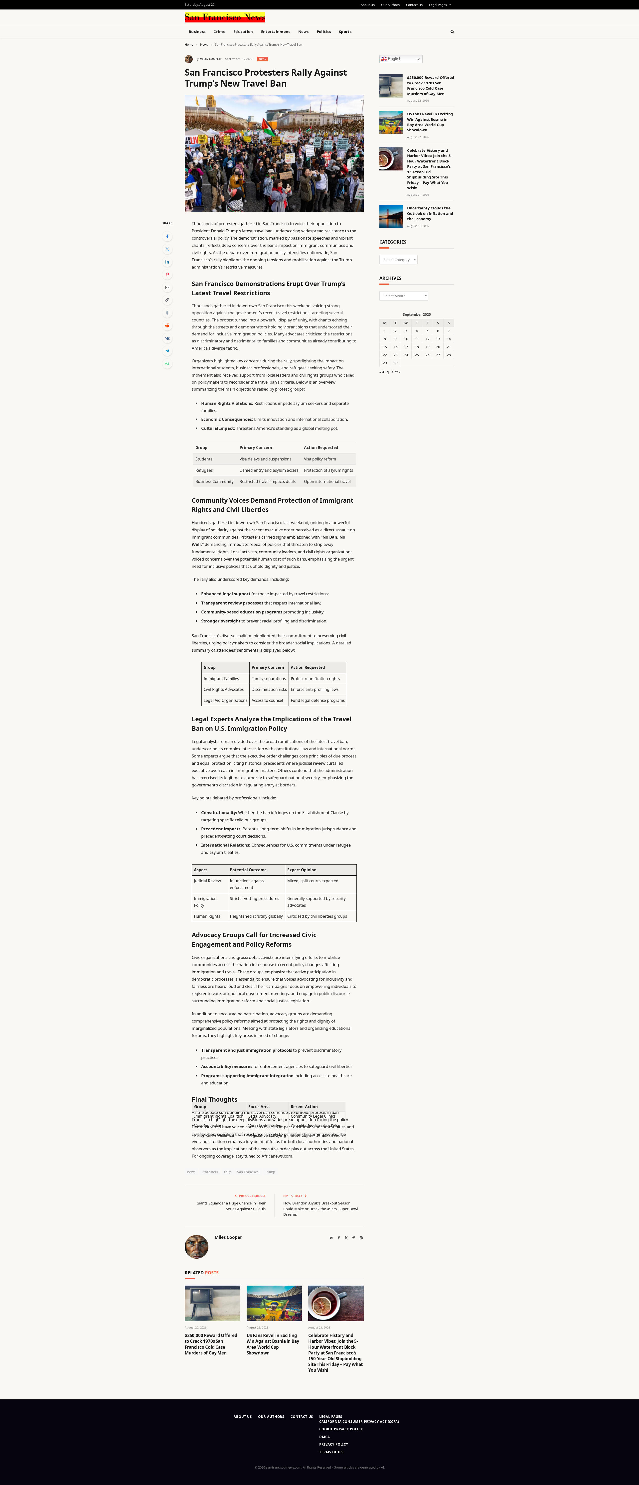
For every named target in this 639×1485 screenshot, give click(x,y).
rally (227, 1172)
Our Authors (390, 4)
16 (396, 346)
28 (449, 354)
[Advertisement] (331, 16)
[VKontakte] (167, 338)
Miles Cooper (210, 59)
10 (406, 338)
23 (396, 354)
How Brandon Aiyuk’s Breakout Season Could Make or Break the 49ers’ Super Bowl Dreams (320, 1208)
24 (406, 354)
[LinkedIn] (167, 262)
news (191, 1172)
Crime (219, 31)
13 (438, 338)
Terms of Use (331, 1452)
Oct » (396, 372)
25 (417, 354)
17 (406, 346)
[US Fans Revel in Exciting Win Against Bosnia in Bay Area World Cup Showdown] (274, 1303)
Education (243, 31)
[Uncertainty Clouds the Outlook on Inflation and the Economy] (391, 216)
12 (428, 338)
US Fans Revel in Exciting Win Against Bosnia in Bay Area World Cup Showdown (273, 1344)
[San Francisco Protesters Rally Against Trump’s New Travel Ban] (274, 153)
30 (396, 362)
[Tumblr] (167, 313)
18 (417, 346)
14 (449, 338)
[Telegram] (167, 351)
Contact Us (414, 4)
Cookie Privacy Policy (341, 1429)
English (394, 59)
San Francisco (248, 1172)
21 (449, 346)
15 (385, 346)
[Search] (452, 31)
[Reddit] (167, 325)
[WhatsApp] (167, 364)
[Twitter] (167, 249)
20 (438, 346)
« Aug (384, 372)
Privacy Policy (333, 1444)
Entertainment (275, 31)
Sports (345, 31)
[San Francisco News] (225, 17)
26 (428, 354)
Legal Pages (438, 4)
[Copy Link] (167, 300)
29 (385, 362)
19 (428, 346)
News (303, 31)
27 (438, 354)
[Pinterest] (167, 275)
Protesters (210, 1172)
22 (385, 354)
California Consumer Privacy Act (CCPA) (359, 1421)
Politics (324, 31)
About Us (368, 4)
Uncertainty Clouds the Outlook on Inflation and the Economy (430, 213)
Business (197, 31)
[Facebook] (167, 236)
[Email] (167, 287)
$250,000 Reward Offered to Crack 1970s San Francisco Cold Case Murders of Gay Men (211, 1344)
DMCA (324, 1437)
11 (417, 338)
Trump (270, 1172)
